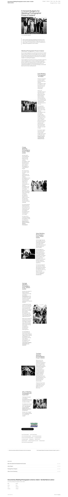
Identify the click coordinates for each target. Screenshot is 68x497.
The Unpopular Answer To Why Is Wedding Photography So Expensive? (26, 408)
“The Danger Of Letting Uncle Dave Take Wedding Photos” (41, 136)
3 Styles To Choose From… (40, 274)
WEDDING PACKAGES (37, 439)
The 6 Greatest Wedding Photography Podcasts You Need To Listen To (48, 450)
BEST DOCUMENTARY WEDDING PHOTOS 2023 (17, 463)
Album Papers (10, 466)
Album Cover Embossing (12, 471)
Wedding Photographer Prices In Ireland (33, 440)
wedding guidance (31, 439)
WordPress (59, 494)
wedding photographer (24, 440)
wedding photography (42, 440)
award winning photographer (25, 434)
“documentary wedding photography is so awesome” (26, 344)
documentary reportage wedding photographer (27, 437)
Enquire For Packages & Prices (27, 429)
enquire (27, 413)
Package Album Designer (12, 468)
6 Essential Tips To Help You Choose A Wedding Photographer (25, 222)
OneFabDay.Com (25, 296)
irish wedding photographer (38, 437)
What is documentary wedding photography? (27, 442)
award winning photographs (33, 434)
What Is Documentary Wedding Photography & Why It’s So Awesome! (20, 450)
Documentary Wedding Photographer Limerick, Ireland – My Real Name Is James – (31, 480)
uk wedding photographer (25, 439)
